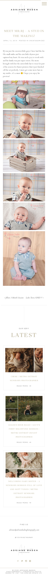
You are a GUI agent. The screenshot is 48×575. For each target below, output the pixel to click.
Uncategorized (37, 41)
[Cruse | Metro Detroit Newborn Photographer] (24, 360)
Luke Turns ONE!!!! (34, 298)
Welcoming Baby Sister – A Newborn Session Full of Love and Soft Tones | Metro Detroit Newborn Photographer (24, 489)
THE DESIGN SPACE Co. (31, 573)
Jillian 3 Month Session (15, 298)
